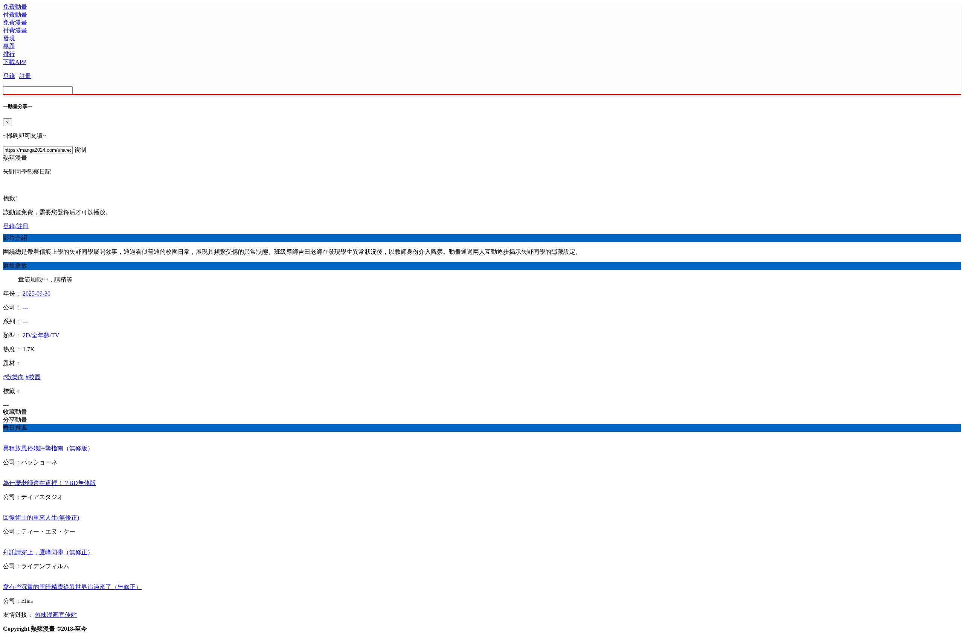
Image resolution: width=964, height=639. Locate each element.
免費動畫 (15, 6)
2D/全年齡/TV (40, 335)
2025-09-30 (36, 293)
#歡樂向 (13, 377)
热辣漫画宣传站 (56, 615)
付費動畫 (15, 14)
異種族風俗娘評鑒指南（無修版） (48, 448)
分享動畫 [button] (15, 419)
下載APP (14, 62)
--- (25, 307)
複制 (80, 149)
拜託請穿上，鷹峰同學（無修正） (48, 552)
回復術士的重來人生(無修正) (41, 517)
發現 (9, 38)
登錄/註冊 (16, 226)
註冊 (25, 76)
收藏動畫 (15, 412)
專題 (9, 46)
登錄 (9, 76)
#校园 (33, 377)
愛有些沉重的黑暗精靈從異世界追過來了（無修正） (72, 587)
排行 (9, 54)
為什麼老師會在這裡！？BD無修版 (49, 483)
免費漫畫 (15, 22)
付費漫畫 (15, 30)
